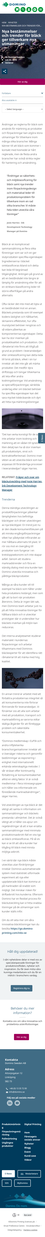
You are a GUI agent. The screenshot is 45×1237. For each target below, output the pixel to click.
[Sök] (23, 9)
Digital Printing (32, 1124)
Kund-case (30, 1155)
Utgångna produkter (7, 1144)
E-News (8, 1173)
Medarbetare (31, 1173)
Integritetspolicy (15, 1230)
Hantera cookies (30, 1230)
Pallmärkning (9, 1138)
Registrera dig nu (21, 988)
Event (27, 1151)
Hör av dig (22, 81)
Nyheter (29, 1143)
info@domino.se (17, 1092)
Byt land (27, 1215)
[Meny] (40, 9)
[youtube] (17, 1103)
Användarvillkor (33, 1225)
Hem (27, 1132)
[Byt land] (34, 9)
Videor (28, 1159)
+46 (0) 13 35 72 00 (18, 1088)
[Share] (4, 71)
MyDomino (22, 1183)
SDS (7, 1183)
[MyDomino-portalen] (28, 9)
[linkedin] (10, 1103)
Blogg (27, 1147)
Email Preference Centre (14, 1225)
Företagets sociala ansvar (32, 1138)
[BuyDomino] (17, 9)
